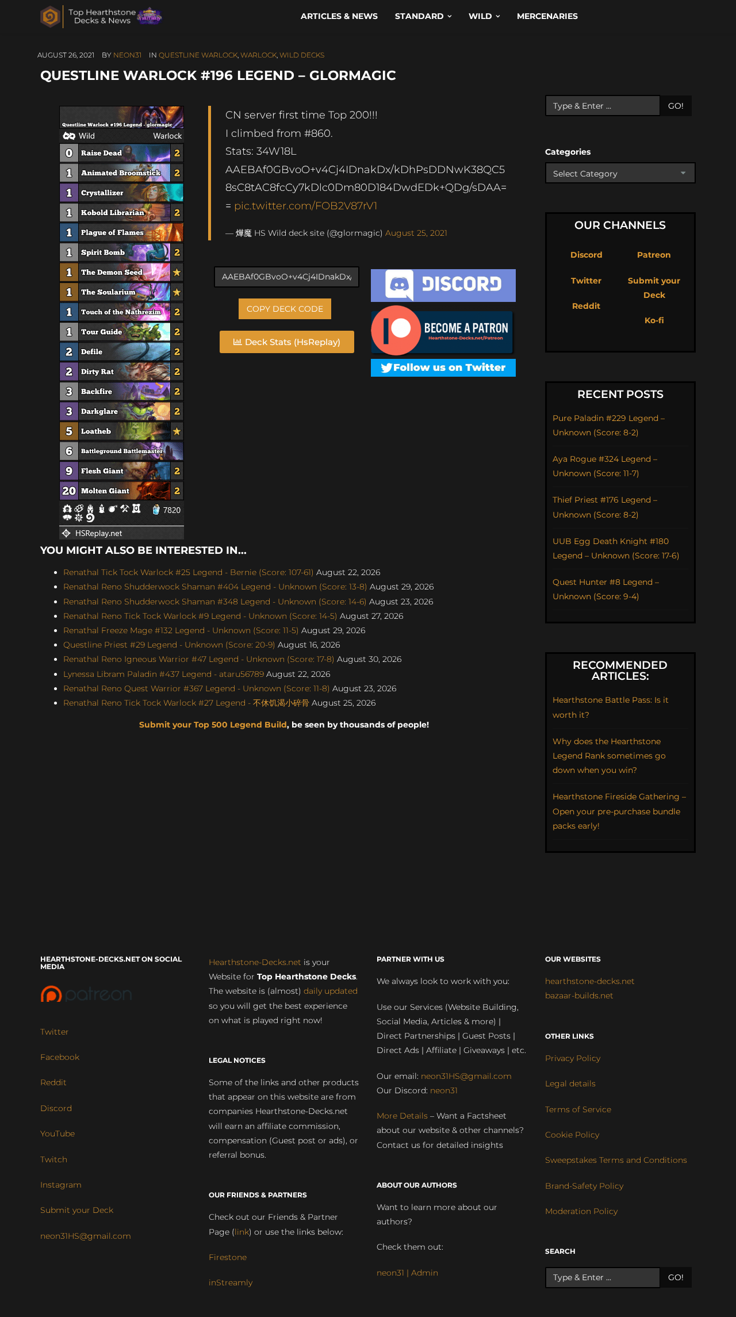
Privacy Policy (572, 1058)
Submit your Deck (76, 1210)
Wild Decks (301, 55)
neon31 (127, 55)
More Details (402, 1116)
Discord (586, 255)
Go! (676, 106)
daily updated (331, 991)
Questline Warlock (198, 55)
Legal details (570, 1083)
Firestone (228, 1257)
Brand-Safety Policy (584, 1186)
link (242, 1232)
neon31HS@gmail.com (85, 1236)
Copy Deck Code (285, 309)
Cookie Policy (572, 1135)
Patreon (654, 255)
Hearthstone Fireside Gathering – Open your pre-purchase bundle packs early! (619, 810)
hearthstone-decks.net (590, 981)
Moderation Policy (581, 1211)
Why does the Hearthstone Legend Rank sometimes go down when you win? (609, 755)
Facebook (59, 1057)
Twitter (586, 280)
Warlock (258, 55)
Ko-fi (654, 320)
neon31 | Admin (407, 1273)
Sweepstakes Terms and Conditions (616, 1160)
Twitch (53, 1159)
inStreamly (230, 1282)
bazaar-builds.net (579, 995)
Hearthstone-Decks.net (255, 962)
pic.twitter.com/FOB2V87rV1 (305, 206)
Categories (568, 152)
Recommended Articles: (620, 670)
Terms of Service (578, 1109)
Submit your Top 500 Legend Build (213, 724)
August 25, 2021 (416, 233)
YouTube (57, 1133)
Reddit (586, 306)
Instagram (61, 1185)
